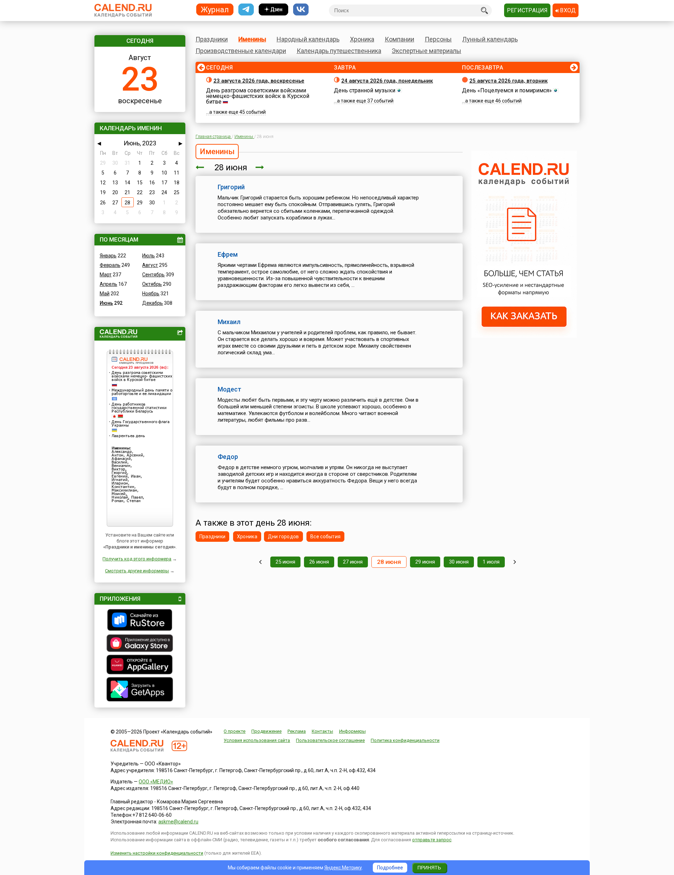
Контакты (322, 731)
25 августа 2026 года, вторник (508, 81)
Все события (325, 536)
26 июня (319, 562)
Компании (399, 39)
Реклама (297, 731)
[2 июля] (514, 562)
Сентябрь (153, 274)
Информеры (352, 731)
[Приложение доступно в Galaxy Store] (139, 644)
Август (150, 265)
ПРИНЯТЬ (429, 867)
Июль (148, 255)
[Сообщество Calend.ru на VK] (301, 10)
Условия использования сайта (257, 740)
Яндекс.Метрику (343, 867)
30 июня (459, 562)
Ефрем (228, 254)
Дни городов (283, 536)
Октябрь (152, 284)
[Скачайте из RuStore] (139, 620)
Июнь (106, 303)
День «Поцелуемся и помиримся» (507, 90)
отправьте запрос (431, 839)
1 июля (491, 562)
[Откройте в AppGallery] (139, 665)
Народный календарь (308, 39)
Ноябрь (150, 293)
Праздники (212, 39)
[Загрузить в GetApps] (139, 690)
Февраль (110, 265)
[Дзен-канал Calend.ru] (273, 10)
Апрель (108, 284)
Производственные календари (241, 50)
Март (106, 274)
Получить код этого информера (137, 558)
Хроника (362, 39)
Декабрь (152, 303)
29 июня (425, 562)
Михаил (229, 321)
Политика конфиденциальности (405, 740)
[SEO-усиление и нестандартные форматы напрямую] (524, 336)
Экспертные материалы (426, 50)
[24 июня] (260, 562)
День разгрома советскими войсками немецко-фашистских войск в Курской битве (257, 96)
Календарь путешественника (339, 50)
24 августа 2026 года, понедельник (387, 81)
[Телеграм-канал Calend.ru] (246, 10)
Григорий (231, 187)
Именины (252, 39)
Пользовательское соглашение (330, 740)
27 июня (353, 562)
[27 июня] (200, 167)
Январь (108, 255)
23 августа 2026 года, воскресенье (258, 81)
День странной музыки (364, 90)
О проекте (234, 731)
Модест (229, 389)
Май (105, 293)
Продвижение (266, 731)
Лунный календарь (490, 39)
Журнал (215, 9)
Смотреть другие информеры (137, 570)
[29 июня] (260, 167)
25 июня (285, 562)
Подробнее (390, 867)
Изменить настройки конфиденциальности (157, 853)
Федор (228, 456)
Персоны (438, 39)
